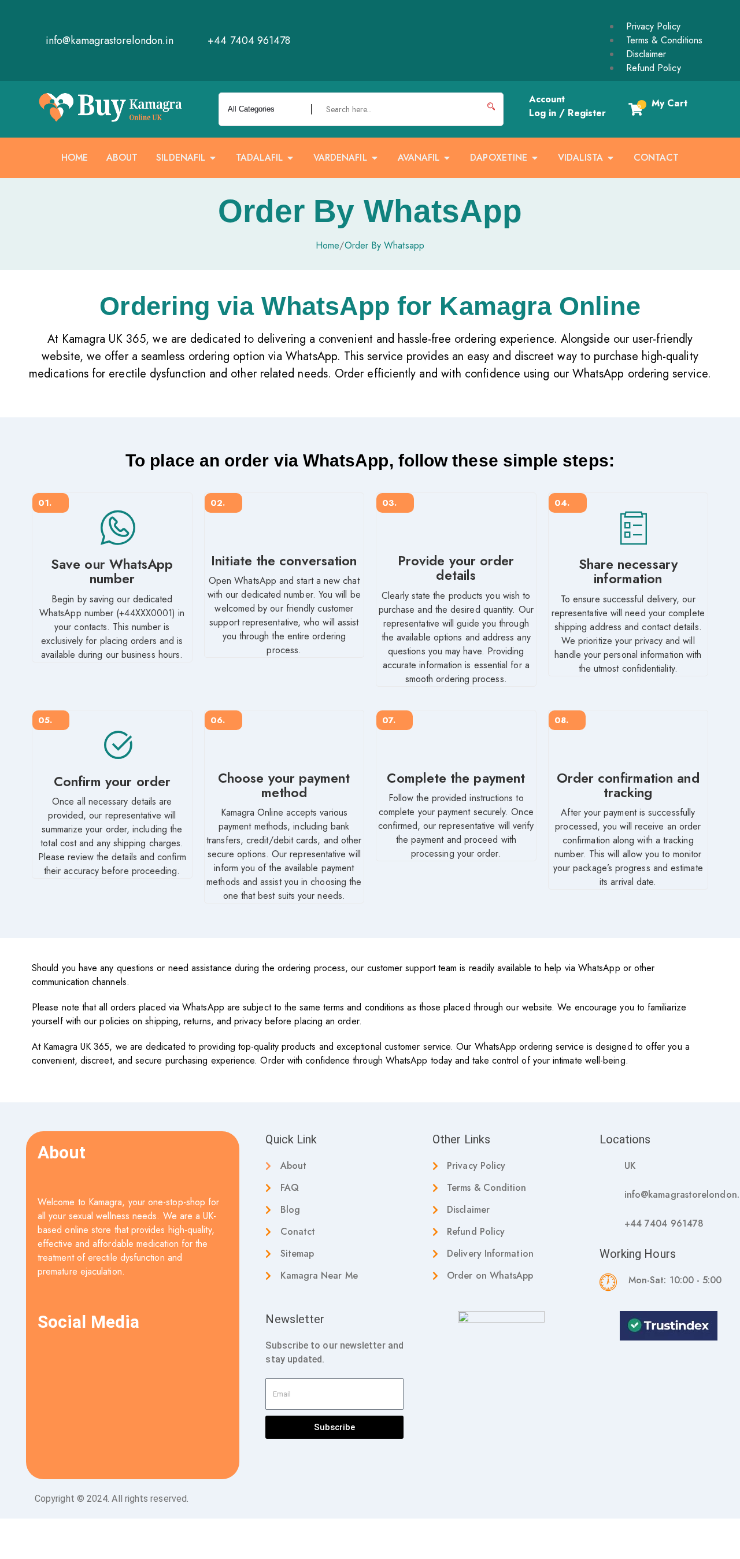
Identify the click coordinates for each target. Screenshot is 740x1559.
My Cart (669, 103)
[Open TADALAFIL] (290, 158)
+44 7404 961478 (664, 1223)
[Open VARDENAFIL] (374, 158)
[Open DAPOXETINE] (534, 158)
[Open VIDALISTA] (610, 158)
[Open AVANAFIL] (447, 158)
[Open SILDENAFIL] (212, 158)
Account (547, 99)
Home (327, 245)
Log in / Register (567, 113)
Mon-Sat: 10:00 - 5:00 (675, 1280)
